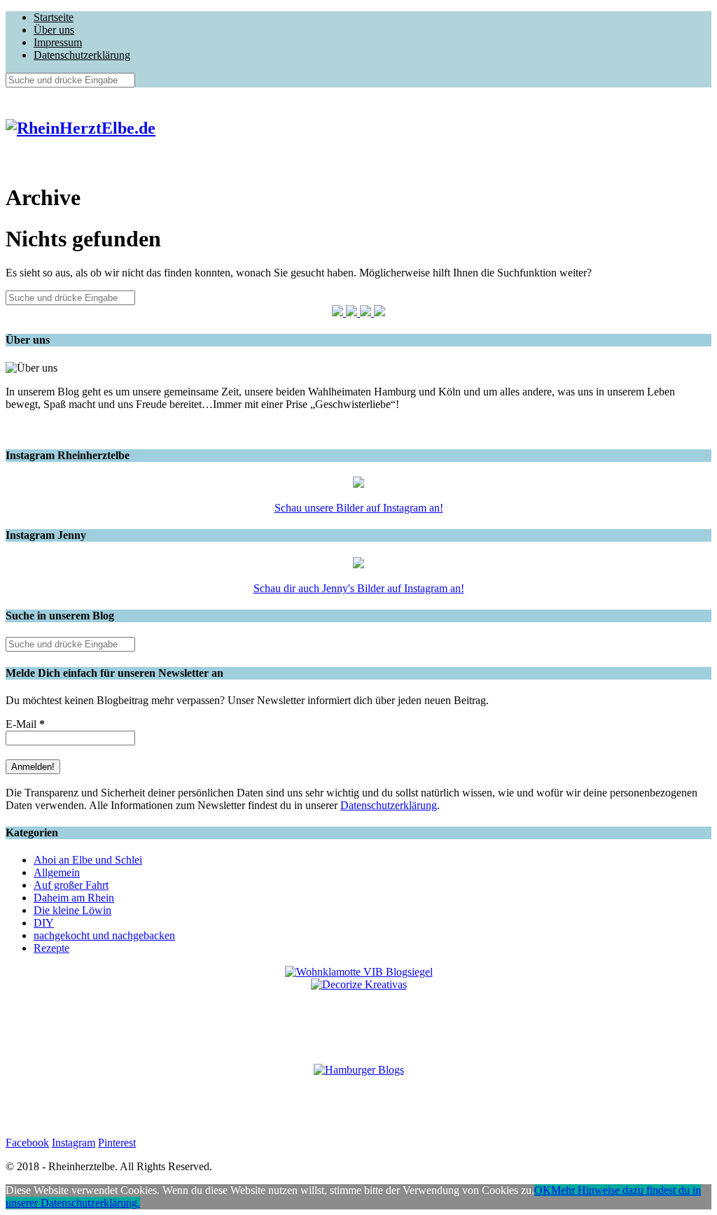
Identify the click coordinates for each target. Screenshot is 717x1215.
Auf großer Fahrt (71, 885)
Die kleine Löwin (72, 910)
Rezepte (51, 948)
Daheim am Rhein (74, 898)
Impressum (58, 42)
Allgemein (57, 872)
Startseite (54, 17)
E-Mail (25, 724)
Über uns (54, 30)
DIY (44, 923)
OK (542, 1190)
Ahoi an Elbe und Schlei (88, 860)
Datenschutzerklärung (82, 55)
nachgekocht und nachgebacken (104, 935)
